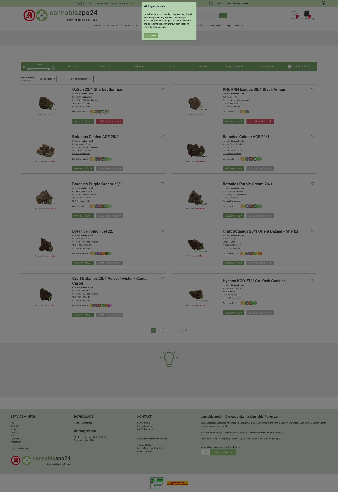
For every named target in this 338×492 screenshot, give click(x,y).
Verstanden (151, 36)
